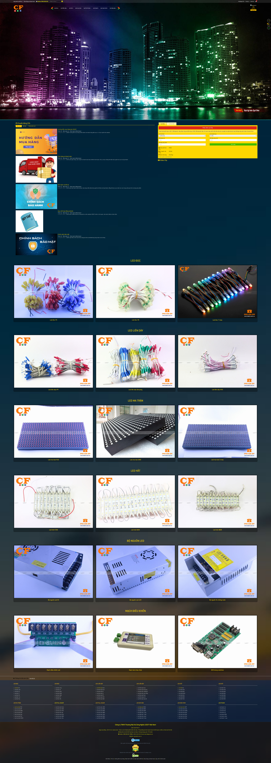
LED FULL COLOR (59, 703)
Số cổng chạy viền (163, 142)
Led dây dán (140, 707)
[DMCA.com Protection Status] (135, 748)
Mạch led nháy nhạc (135, 670)
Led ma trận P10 (53, 459)
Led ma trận (17, 707)
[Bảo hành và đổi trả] (36, 196)
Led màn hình (182, 707)
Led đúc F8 (135, 320)
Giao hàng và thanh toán (29, 1)
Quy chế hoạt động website (65, 211)
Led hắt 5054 (135, 529)
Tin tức (247, 1)
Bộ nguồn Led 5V (53, 600)
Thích (59, 131)
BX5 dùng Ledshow (217, 670)
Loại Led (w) (161, 134)
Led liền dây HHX (217, 389)
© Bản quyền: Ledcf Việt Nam (165, 156)
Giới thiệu (108, 758)
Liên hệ (252, 1)
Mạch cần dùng (163, 154)
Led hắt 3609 (217, 529)
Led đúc (16, 687)
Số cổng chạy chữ (214, 138)
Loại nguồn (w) (213, 134)
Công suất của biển (162, 148)
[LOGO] (18, 7)
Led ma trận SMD (135, 459)
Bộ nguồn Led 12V (135, 600)
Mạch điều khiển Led (53, 670)
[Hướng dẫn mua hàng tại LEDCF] (36, 141)
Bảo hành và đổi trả (18, 1)
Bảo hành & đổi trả (129, 758)
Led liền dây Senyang (135, 389)
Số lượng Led (162, 138)
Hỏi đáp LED (241, 1)
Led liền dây (99, 687)
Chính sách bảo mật (63, 234)
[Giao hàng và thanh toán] (36, 169)
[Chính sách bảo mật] (36, 244)
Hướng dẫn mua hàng (120, 758)
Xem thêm (239, 110)
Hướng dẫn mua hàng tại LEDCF (67, 129)
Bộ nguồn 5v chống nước (217, 600)
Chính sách (162, 758)
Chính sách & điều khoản (75, 131)
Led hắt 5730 (53, 529)
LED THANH (222, 703)
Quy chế (157, 758)
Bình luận (65, 131)
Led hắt (180, 687)
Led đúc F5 (53, 320)
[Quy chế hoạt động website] (29, 221)
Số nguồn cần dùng (162, 152)
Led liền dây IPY (53, 389)
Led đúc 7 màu (217, 320)
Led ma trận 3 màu (217, 459)
